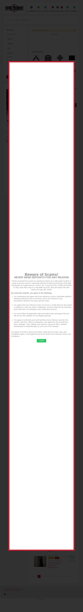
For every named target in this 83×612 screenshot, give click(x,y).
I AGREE (41, 340)
